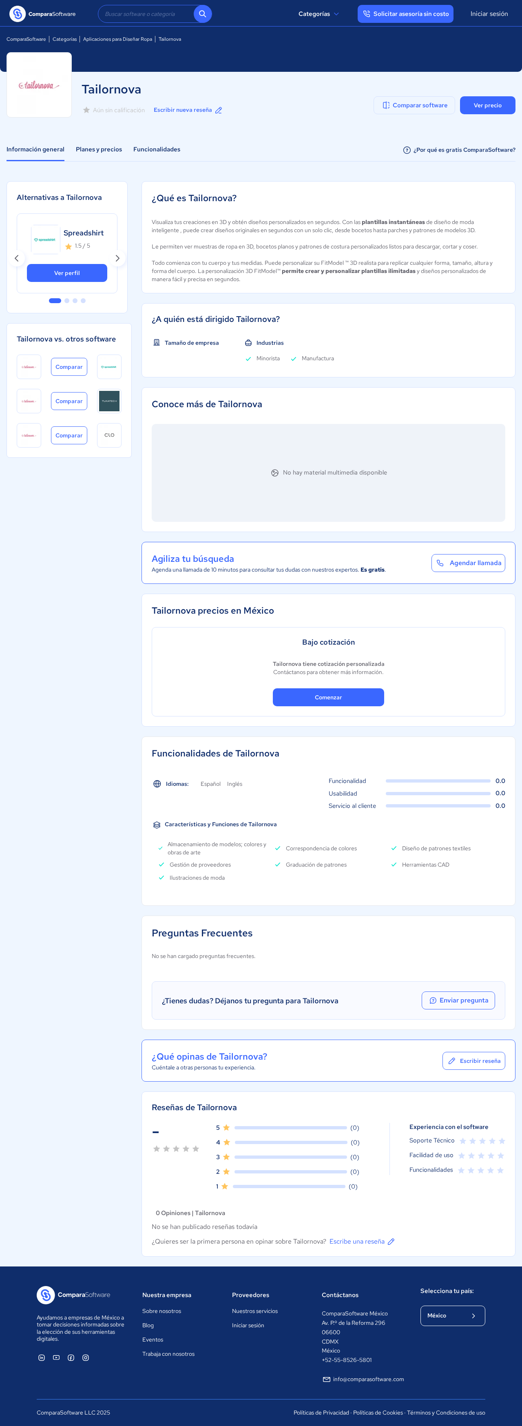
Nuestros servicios (255, 1311)
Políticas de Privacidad (321, 1412)
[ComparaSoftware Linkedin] (41, 1357)
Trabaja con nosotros (168, 1353)
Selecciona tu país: (447, 1291)
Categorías (314, 14)
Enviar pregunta (464, 1000)
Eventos (152, 1339)
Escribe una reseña (357, 1241)
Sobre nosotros (161, 1311)
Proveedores (250, 1295)
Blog (148, 1325)
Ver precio (488, 105)
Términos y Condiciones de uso (446, 1412)
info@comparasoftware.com (368, 1379)
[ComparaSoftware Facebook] (71, 1357)
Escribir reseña (480, 1061)
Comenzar (328, 697)
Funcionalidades (156, 149)
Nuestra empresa (166, 1295)
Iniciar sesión (489, 13)
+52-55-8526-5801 (347, 1360)
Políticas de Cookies (378, 1412)
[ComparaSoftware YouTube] (56, 1357)
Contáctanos (340, 1295)
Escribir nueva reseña (183, 109)
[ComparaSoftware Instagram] (86, 1357)
